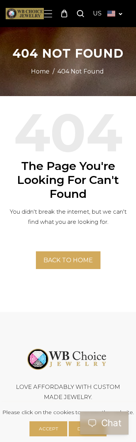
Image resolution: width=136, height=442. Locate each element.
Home (40, 71)
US (97, 13)
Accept (48, 428)
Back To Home (68, 260)
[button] (48, 13)
